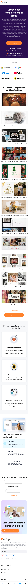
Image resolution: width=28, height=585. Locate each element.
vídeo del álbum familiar (13, 486)
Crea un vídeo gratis (14, 43)
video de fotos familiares (13, 491)
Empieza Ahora (13, 315)
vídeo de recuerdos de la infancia (13, 482)
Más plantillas (14, 310)
